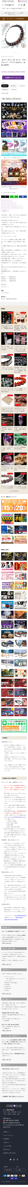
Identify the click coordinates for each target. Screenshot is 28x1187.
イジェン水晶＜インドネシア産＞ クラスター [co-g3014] (20, 468)
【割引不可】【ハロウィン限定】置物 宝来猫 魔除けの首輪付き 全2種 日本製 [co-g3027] (20, 328)
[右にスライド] (17, 52)
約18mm (15, 90)
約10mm (13, 86)
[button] (2, 4)
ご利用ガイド (6, 1142)
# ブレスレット (18, 207)
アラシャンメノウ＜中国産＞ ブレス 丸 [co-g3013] (7, 487)
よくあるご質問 (7, 1146)
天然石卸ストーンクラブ (11, 1181)
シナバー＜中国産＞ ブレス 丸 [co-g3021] (20, 389)
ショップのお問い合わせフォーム (17, 817)
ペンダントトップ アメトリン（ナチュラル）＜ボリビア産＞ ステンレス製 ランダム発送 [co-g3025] (20, 349)
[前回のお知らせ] (3, 14)
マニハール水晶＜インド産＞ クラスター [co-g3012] (20, 487)
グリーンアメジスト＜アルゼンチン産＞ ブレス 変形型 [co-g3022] (7, 390)
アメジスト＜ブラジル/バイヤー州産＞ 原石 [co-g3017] (7, 449)
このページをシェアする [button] (9, 192)
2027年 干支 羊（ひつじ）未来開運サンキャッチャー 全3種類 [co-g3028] (7, 327)
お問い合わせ (6, 1149)
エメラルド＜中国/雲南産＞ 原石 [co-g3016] (20, 448)
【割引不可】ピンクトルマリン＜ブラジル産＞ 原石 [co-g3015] (7, 468)
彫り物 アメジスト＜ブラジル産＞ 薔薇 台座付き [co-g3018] (20, 429)
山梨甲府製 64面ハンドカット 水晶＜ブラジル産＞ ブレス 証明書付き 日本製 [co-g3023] (20, 370)
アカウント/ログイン (8, 1135)
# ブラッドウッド (7, 207)
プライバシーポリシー (22, 1181)
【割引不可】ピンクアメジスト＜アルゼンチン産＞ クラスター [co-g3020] (20, 410)
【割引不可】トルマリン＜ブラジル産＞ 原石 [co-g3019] (7, 429)
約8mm (5, 86)
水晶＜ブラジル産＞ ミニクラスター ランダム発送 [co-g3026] (7, 348)
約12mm (23, 86)
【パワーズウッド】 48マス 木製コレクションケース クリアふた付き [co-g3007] (7, 410)
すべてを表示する (14, 490)
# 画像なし (5, 210)
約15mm (5, 89)
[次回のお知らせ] (26, 14)
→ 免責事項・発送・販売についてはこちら (13, 1096)
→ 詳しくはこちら (6, 943)
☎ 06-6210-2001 (22, 0)
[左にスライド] (10, 52)
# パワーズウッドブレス (8, 204)
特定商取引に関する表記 (9, 1153)
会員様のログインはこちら (13, 77)
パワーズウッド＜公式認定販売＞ (15, 18)
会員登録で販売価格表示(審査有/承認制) (13, 71)
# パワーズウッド (7, 200)
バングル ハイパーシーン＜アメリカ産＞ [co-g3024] (7, 368)
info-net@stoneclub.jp (20, 915)
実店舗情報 (6, 1138)
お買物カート (6, 1131)
